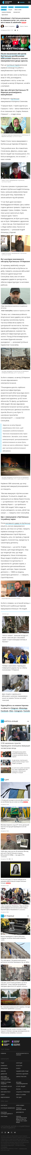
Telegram (14, 708)
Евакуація (4, 7)
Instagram (18, 711)
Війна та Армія (18, 9)
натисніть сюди (23, 1148)
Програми (4, 1116)
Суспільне (4, 1147)
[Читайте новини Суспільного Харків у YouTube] (8, 1132)
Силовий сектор (6, 1086)
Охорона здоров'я (22, 1074)
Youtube (26, 711)
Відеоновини (5, 14)
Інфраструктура (21, 1076)
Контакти (4, 1105)
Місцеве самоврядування (22, 1082)
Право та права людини (6, 1082)
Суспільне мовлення (8, 1108)
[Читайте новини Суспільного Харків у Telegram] (15, 1132)
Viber (11, 711)
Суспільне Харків (13, 65)
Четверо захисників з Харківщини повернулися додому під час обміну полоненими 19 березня (14, 668)
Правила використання (21, 1108)
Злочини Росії (16, 12)
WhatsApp (23, 708)
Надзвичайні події (22, 1071)
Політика (4, 1089)
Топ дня (10, 9)
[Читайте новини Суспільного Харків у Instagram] (5, 1132)
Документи (20, 1112)
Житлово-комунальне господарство (5, 1078)
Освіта (18, 1068)
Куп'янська (15, 99)
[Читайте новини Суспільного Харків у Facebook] (2, 1132)
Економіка (4, 1068)
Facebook (4, 711)
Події (2, 1063)
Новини (3, 1053)
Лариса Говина (24, 26)
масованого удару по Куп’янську (17, 523)
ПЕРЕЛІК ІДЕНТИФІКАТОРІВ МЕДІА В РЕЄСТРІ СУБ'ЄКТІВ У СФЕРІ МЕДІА (21, 1119)
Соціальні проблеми (6, 12)
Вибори (3, 1071)
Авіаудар (4, 9)
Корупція (19, 1063)
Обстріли (11, 7)
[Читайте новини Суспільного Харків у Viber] (11, 1132)
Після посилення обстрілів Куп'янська (13, 54)
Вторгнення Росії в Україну (21, 7)
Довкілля (4, 1074)
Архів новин (20, 1105)
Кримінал (4, 1065)
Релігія (18, 1089)
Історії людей (20, 1086)
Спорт (3, 1094)
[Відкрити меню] (29, 2)
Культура (19, 1065)
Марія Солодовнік (10, 26)
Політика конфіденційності (7, 1113)
